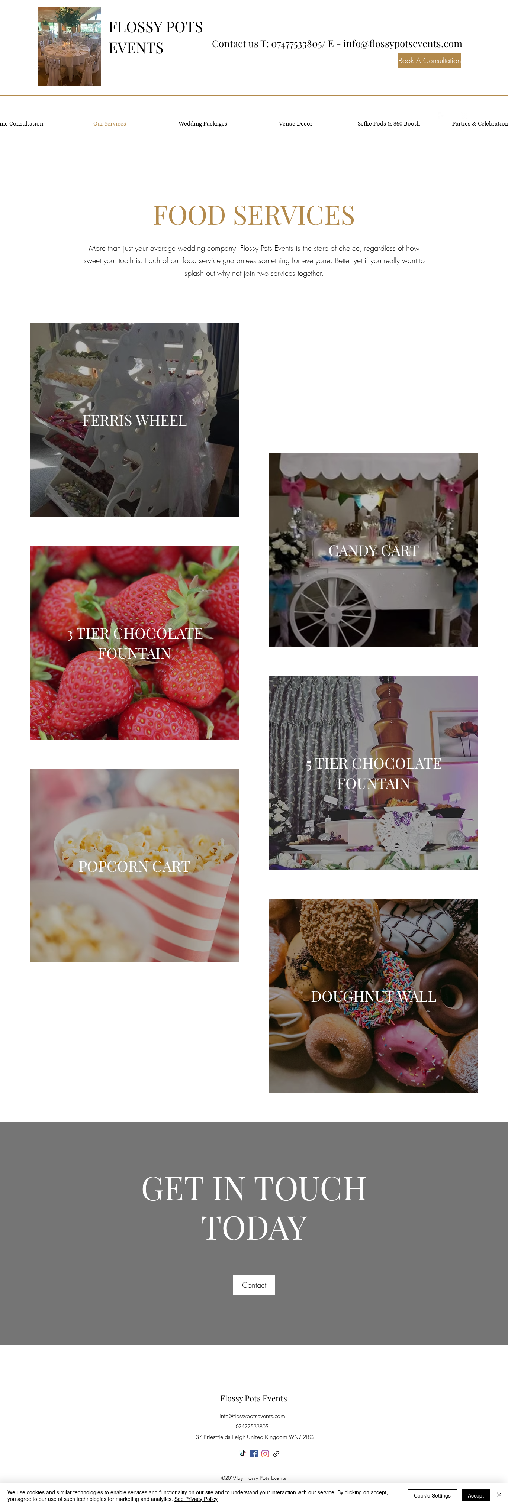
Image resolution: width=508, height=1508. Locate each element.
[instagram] (265, 1453)
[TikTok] (243, 1453)
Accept (476, 1495)
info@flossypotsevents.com (402, 43)
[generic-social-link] (276, 1453)
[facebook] (254, 1453)
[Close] (499, 1495)
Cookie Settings (432, 1495)
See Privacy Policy (196, 1498)
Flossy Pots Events (253, 1398)
